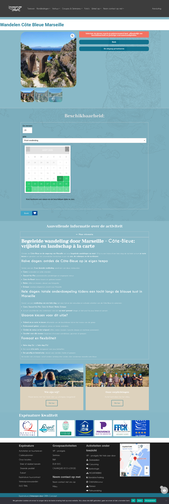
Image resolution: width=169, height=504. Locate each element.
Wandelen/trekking (96, 477)
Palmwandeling (95, 490)
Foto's (87, 8)
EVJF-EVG (57, 464)
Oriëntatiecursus (95, 482)
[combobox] (84, 140)
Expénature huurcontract (29, 477)
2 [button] (40, 188)
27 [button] (46, 183)
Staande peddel (27, 468)
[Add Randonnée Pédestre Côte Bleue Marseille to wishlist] (34, 213)
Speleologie (93, 469)
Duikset (23, 473)
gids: (25, 137)
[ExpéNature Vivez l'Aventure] (14, 8)
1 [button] (33, 188)
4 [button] (52, 188)
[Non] (166, 500)
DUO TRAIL (23, 486)
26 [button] (40, 183)
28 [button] (53, 183)
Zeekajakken (93, 460)
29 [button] (59, 183)
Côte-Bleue (121, 241)
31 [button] (28, 188)
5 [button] (59, 188)
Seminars (56, 455)
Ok (133, 500)
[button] (49, 8)
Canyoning (94, 464)
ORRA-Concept (50, 496)
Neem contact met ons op (64, 482)
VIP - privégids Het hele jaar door (101, 455)
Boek (26, 213)
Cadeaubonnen (26, 455)
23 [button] (65, 178)
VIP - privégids (59, 451)
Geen (140, 500)
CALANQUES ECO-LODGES (64, 468)
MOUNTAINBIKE (95, 473)
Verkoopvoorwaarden (28, 481)
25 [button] (34, 183)
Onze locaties (25, 459)
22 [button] (59, 178)
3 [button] (46, 188)
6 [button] (65, 188)
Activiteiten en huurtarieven (30, 451)
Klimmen (92, 486)
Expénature (24, 496)
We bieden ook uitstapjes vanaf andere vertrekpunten (42, 357)
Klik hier (52, 403)
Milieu (55, 486)
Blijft (54, 459)
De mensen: (28, 126)
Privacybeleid (150, 500)
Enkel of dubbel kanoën (30, 464)
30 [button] (65, 183)
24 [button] (28, 183)
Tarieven (31, 8)
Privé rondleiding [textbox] (31, 140)
